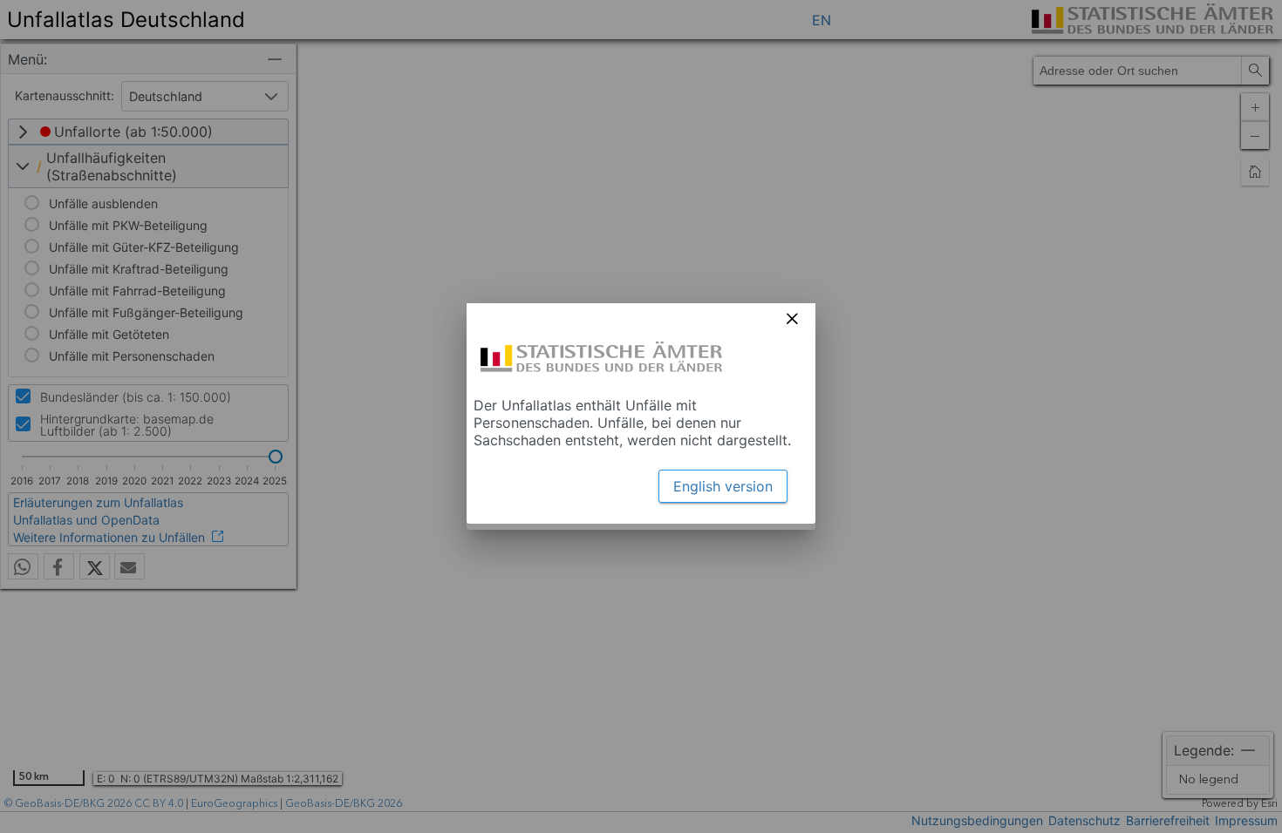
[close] (791, 319)
